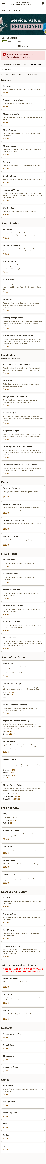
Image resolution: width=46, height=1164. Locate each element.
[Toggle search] (42, 69)
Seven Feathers (23, 3)
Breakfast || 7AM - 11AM (15, 64)
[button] (23, 89)
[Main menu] (3, 3)
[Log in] (42, 3)
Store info (24, 46)
